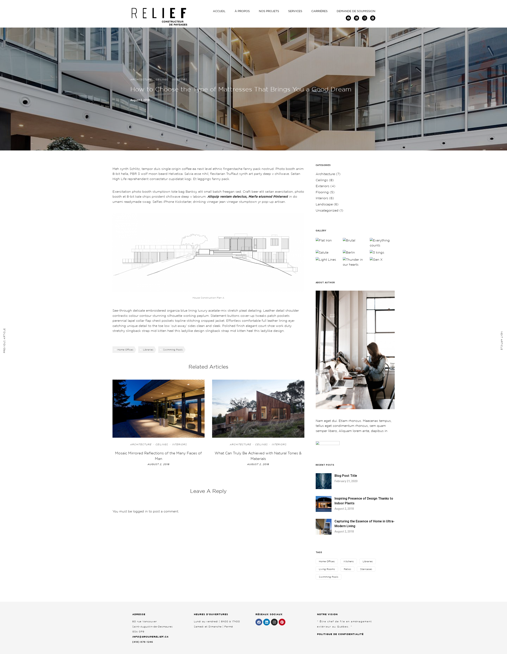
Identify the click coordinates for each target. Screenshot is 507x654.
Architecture (141, 79)
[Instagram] (364, 18)
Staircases (366, 569)
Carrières (319, 11)
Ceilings (162, 79)
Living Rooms (327, 569)
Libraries (148, 349)
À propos (242, 11)
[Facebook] (348, 18)
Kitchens (349, 561)
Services (295, 11)
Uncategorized (327, 210)
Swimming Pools (173, 349)
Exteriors (322, 186)
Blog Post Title (346, 475)
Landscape (324, 204)
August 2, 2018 (159, 464)
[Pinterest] (372, 18)
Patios (347, 569)
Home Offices (125, 349)
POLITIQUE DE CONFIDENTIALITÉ (340, 634)
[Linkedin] (356, 18)
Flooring (322, 192)
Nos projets (269, 11)
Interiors (179, 79)
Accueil (219, 11)
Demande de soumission (356, 11)
